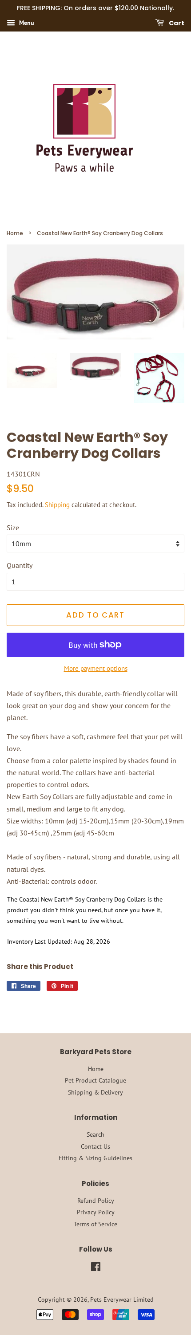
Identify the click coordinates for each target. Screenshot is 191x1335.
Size (13, 527)
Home (15, 233)
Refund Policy (95, 1201)
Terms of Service (95, 1224)
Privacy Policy (96, 1212)
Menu (25, 23)
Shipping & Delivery (95, 1092)
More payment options (95, 668)
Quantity (19, 565)
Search (95, 1134)
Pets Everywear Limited (122, 1299)
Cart (175, 22)
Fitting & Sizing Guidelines (95, 1158)
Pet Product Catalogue (95, 1080)
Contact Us (95, 1146)
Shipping (57, 504)
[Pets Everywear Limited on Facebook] (96, 1268)
